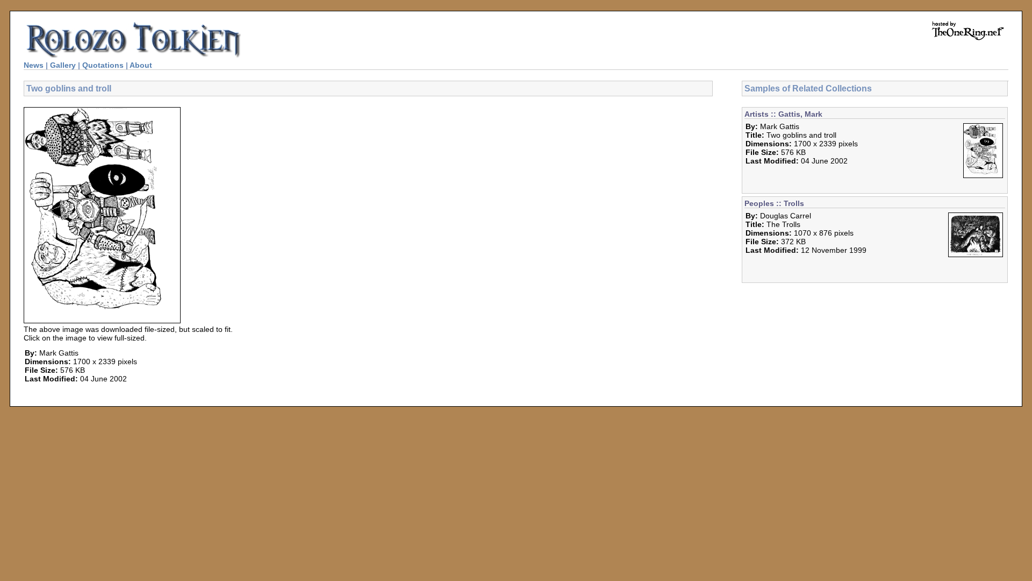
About (141, 65)
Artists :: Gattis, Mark (783, 114)
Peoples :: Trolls (774, 203)
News (34, 65)
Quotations (103, 65)
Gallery (63, 65)
